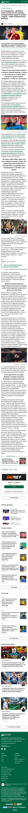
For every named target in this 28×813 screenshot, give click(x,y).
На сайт (14, 486)
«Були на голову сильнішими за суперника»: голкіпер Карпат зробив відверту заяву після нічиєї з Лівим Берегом (10, 567)
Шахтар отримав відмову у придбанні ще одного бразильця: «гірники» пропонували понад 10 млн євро (9, 578)
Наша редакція (4, 778)
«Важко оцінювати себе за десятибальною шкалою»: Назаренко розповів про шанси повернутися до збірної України (9, 545)
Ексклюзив (17, 755)
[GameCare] (14, 810)
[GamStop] (7, 807)
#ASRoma (19, 265)
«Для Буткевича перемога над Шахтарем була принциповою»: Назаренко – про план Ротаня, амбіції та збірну (10, 615)
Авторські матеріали (6, 8)
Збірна (2, 753)
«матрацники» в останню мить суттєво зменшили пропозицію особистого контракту (14, 95)
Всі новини (14, 587)
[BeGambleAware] (19, 807)
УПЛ (3, 597)
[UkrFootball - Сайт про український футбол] (5, 1)
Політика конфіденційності (8, 769)
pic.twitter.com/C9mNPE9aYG (10, 267)
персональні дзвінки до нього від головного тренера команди (13, 143)
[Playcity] (9, 804)
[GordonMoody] (18, 804)
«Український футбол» (11, 62)
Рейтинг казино (18, 761)
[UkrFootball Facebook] (2, 749)
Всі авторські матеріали (14, 727)
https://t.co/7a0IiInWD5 (10, 265)
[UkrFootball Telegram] (4, 749)
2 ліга (2, 761)
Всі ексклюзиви (14, 638)
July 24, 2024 (23, 269)
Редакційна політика (6, 774)
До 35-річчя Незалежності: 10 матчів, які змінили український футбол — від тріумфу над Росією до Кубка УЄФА (13, 664)
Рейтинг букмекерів (19, 759)
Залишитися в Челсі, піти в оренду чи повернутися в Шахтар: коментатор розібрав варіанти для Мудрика (13, 689)
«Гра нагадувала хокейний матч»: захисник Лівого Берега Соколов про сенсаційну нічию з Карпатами (9, 556)
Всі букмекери (14, 497)
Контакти (3, 780)
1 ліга (2, 759)
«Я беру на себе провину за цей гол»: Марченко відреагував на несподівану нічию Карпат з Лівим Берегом (9, 629)
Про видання (4, 767)
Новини (17, 753)
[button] (22, 2)
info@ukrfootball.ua (5, 746)
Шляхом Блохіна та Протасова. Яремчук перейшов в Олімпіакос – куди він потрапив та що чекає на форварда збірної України (10, 461)
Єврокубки (3, 755)
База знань (17, 763)
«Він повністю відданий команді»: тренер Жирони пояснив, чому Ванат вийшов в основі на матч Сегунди (10, 534)
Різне (16, 757)
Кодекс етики (4, 776)
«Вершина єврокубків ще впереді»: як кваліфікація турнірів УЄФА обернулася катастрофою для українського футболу (13, 716)
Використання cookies (6, 771)
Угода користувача (5, 772)
